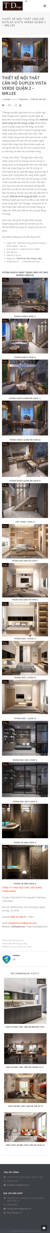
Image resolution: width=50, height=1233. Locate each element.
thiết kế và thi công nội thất (23, 196)
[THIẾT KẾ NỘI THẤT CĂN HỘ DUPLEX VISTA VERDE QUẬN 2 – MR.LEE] (25, 55)
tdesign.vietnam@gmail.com (19, 1208)
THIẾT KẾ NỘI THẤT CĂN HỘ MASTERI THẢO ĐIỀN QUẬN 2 (26, 1027)
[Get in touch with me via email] (14, 959)
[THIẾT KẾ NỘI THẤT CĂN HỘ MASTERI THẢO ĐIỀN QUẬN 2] (25, 1001)
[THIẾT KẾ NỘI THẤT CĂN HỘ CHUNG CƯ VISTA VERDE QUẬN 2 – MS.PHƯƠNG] (25, 1048)
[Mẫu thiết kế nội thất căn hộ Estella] (25, 1127)
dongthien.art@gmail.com (18, 1185)
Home (5, 31)
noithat (7, 99)
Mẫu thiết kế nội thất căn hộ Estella (25, 1145)
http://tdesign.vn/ (14, 1212)
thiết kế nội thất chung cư (12, 940)
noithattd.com (18, 926)
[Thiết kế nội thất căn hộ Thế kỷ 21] (25, 1088)
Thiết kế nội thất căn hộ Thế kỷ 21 (25, 1106)
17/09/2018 (23, 99)
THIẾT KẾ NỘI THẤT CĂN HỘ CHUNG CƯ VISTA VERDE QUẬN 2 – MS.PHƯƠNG (26, 1067)
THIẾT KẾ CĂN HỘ (16, 31)
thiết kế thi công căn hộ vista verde (16, 947)
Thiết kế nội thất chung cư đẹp (14, 944)
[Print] (21, 105)
